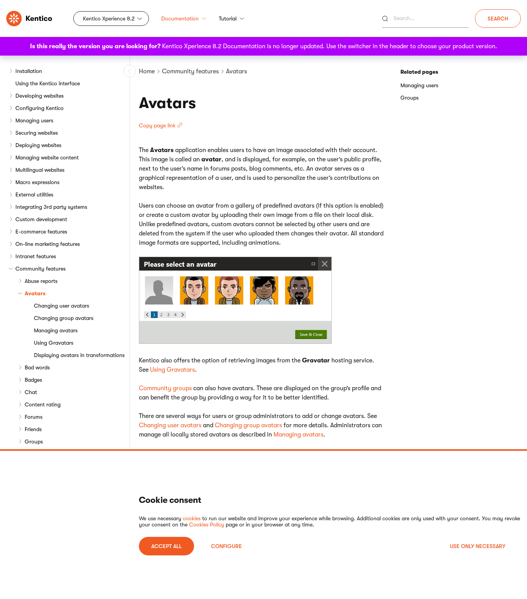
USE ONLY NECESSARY (477, 546)
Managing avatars (56, 330)
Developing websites (39, 96)
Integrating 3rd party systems (51, 207)
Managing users (34, 120)
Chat (31, 392)
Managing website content (47, 157)
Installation (28, 71)
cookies (192, 518)
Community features (40, 269)
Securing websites (36, 133)
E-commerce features (41, 231)
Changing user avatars (61, 306)
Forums (33, 417)
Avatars (35, 293)
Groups (34, 441)
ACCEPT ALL (166, 546)
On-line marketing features (47, 244)
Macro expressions (37, 182)
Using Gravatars (53, 343)
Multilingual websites (39, 170)
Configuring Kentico (39, 108)
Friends (33, 429)
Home (147, 71)
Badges (33, 380)
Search (498, 18)
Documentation (180, 18)
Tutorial (227, 18)
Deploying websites (38, 145)
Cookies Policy (206, 524)
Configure (226, 546)
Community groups (165, 388)
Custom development (41, 219)
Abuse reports (41, 281)
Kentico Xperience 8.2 (109, 18)
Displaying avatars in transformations (79, 355)
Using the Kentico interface (47, 83)
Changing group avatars (63, 318)
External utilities (34, 194)
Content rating (43, 404)
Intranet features (35, 256)
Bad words (37, 367)
